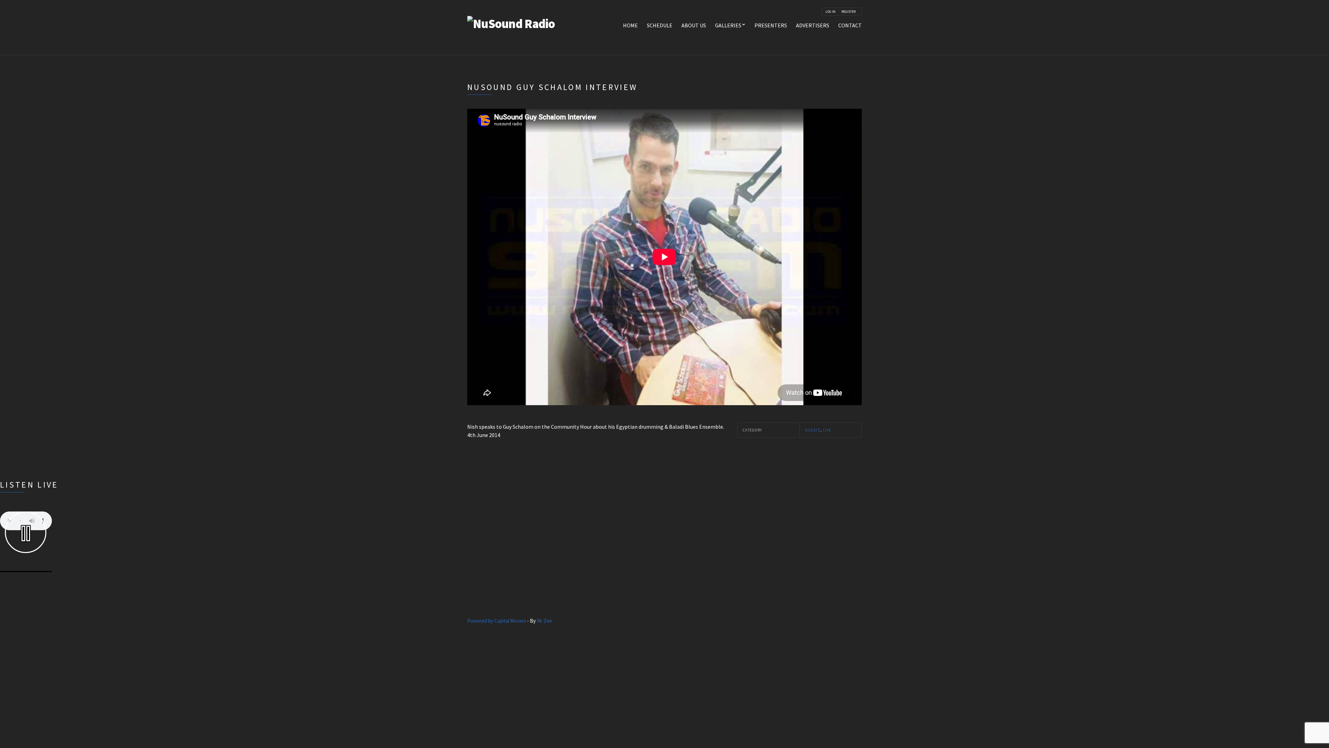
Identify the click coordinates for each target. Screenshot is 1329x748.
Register (848, 12)
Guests (813, 430)
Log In (830, 12)
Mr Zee (544, 620)
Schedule (659, 25)
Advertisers (812, 25)
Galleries (728, 25)
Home (630, 25)
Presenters (770, 25)
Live (827, 430)
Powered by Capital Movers (496, 620)
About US (693, 25)
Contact (850, 25)
